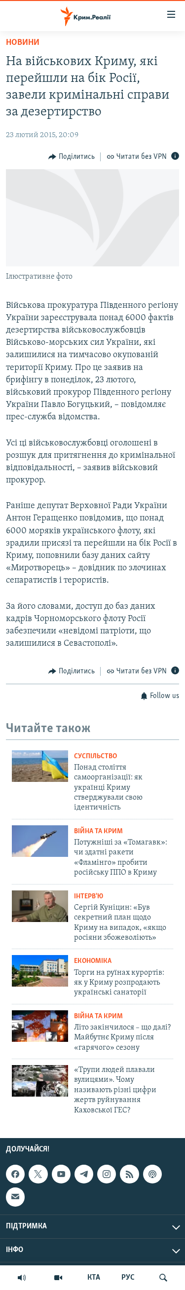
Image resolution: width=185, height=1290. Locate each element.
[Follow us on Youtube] (61, 1174)
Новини (22, 42)
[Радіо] (22, 1277)
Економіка (92, 961)
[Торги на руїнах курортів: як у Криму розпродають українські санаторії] (40, 971)
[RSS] (129, 1174)
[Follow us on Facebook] (15, 1174)
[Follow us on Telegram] (83, 1174)
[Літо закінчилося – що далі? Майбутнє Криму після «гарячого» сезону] (40, 1026)
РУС (128, 1278)
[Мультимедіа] (58, 1277)
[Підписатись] (15, 1196)
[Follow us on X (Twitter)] (38, 1174)
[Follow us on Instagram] (106, 1174)
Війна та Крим (98, 831)
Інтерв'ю (88, 896)
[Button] (71, 156)
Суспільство (95, 756)
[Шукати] (163, 1277)
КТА (93, 1278)
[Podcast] (152, 1174)
